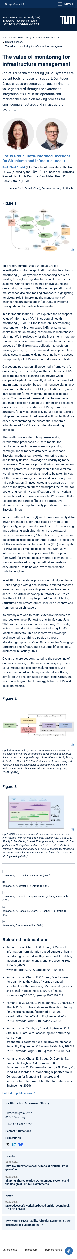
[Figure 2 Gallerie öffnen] (38, 725)
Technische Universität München (20, 23)
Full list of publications (17, 1093)
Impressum (30, 1249)
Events (10, 1156)
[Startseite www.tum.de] (67, 19)
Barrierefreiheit (53, 1249)
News (9, 1196)
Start (5, 37)
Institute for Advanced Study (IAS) (21, 17)
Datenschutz (9, 1249)
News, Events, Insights (22, 37)
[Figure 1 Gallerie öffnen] (38, 230)
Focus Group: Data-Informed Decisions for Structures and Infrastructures (36, 158)
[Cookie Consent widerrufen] (69, 1251)
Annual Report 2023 (48, 37)
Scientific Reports (14, 42)
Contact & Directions (18, 1131)
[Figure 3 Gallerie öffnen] (38, 811)
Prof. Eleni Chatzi (13, 167)
